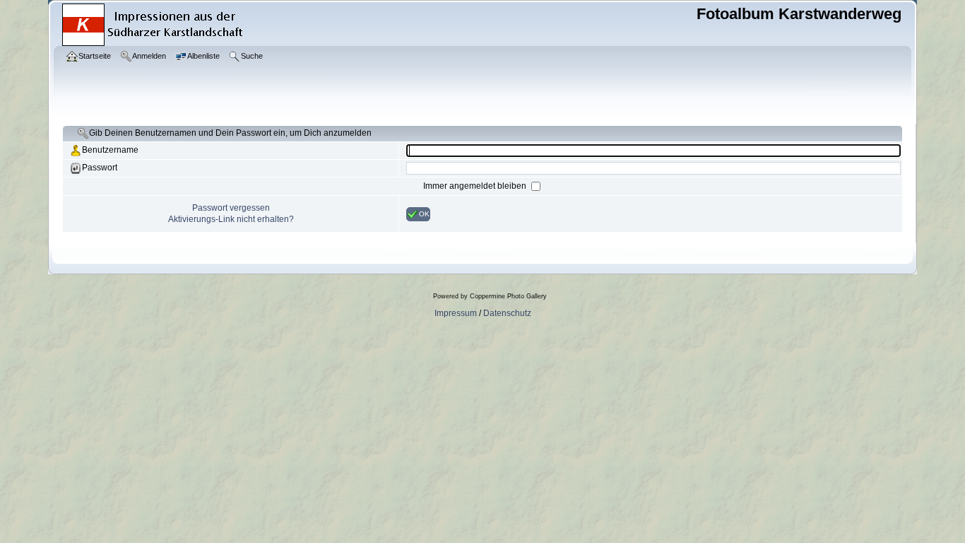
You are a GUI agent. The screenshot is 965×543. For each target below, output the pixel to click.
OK (424, 213)
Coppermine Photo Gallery (508, 296)
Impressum (455, 313)
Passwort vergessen (231, 208)
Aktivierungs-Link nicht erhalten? (231, 219)
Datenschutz (507, 313)
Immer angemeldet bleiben (475, 186)
